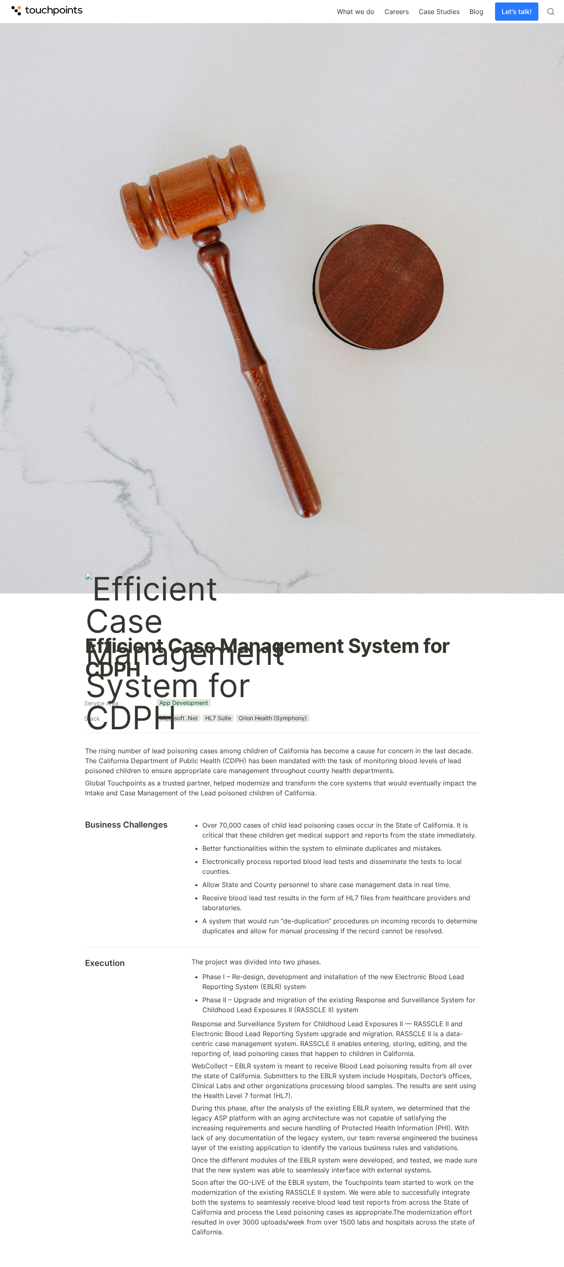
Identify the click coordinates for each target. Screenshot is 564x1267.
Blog (476, 11)
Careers (396, 11)
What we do (355, 11)
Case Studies (439, 11)
